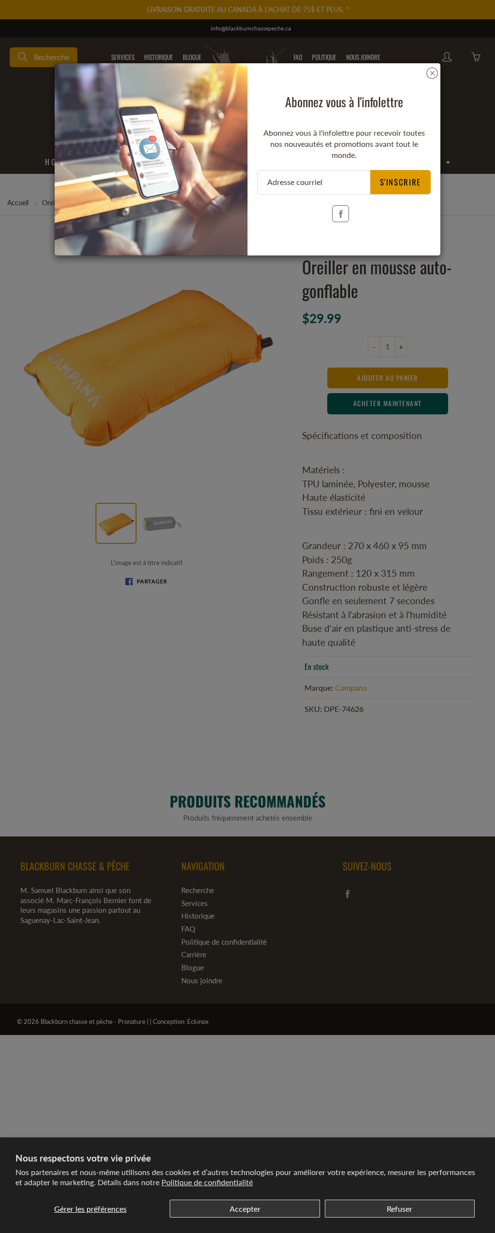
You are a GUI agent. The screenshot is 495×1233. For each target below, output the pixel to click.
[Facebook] (340, 213)
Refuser (399, 1208)
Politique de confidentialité (207, 1182)
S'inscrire (401, 182)
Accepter (245, 1208)
